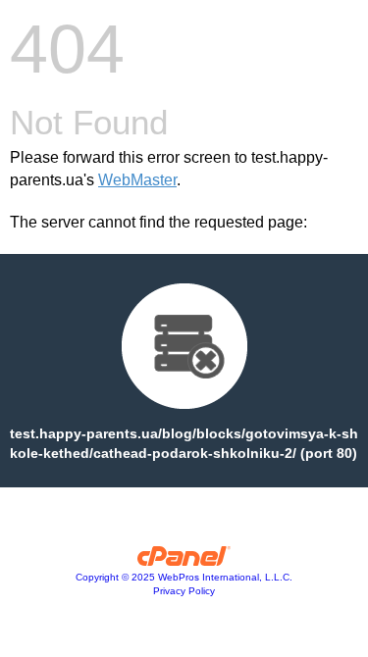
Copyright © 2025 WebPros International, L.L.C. (184, 577)
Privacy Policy (184, 590)
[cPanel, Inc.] (184, 561)
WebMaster (137, 180)
